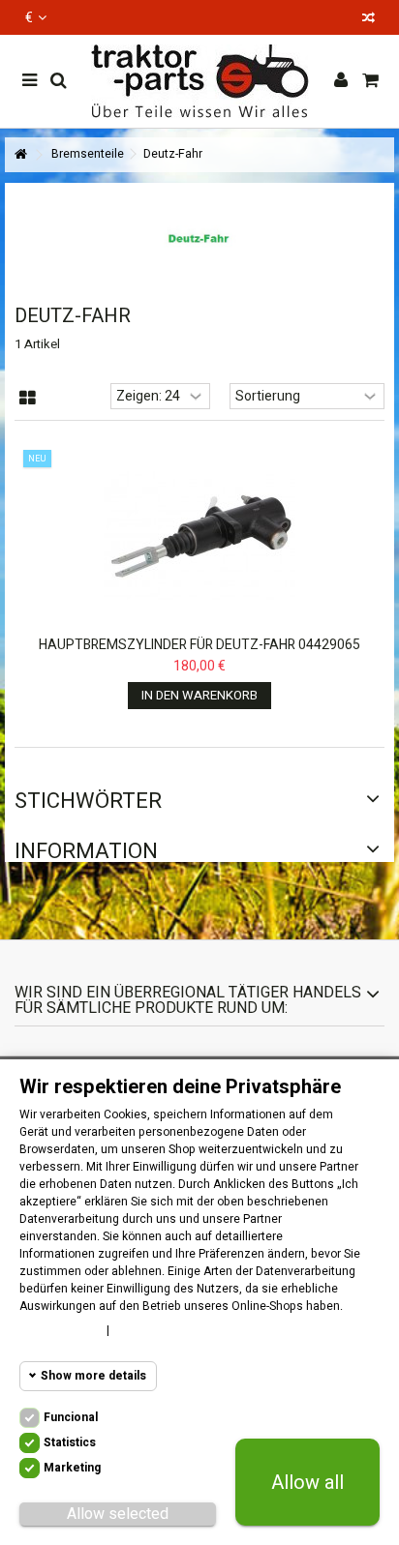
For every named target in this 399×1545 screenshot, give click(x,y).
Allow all (307, 1483)
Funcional (71, 1417)
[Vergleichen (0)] (368, 20)
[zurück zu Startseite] (20, 155)
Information (86, 851)
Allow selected (118, 1514)
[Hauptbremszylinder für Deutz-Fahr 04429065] (199, 536)
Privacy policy (158, 1330)
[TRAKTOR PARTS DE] (199, 81)
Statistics (70, 1442)
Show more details (93, 1375)
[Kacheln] (27, 398)
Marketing (72, 1467)
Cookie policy (58, 1330)
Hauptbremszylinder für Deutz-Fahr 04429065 (199, 645)
